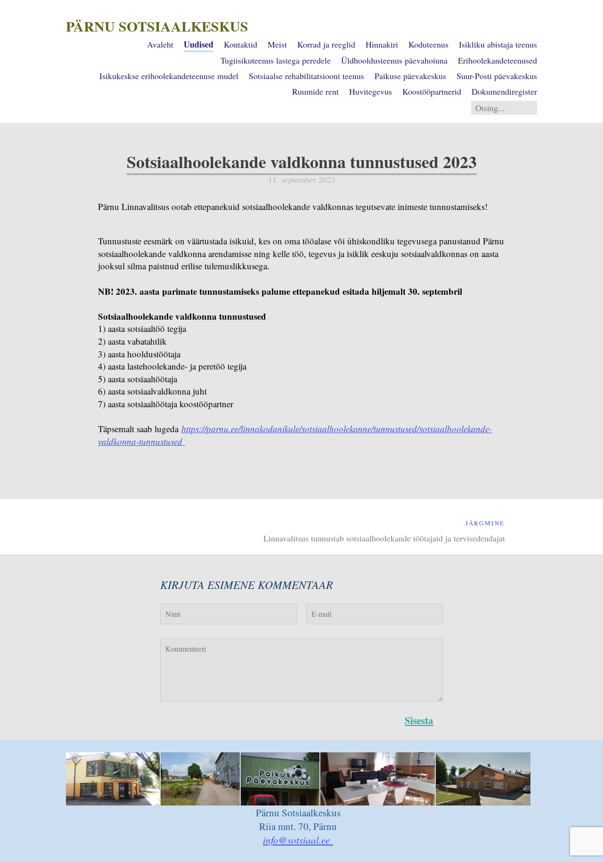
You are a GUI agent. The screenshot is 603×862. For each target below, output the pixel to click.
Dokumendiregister (504, 91)
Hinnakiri (382, 44)
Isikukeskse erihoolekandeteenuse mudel (168, 75)
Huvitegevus (370, 91)
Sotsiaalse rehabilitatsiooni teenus (306, 75)
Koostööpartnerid (431, 91)
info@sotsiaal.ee (298, 839)
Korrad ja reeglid (326, 44)
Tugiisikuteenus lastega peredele (275, 60)
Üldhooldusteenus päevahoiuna (394, 60)
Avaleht (160, 44)
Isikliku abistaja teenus (498, 44)
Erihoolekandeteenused (497, 60)
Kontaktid (240, 44)
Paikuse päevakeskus (410, 75)
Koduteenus (428, 44)
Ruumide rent (315, 91)
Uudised (198, 44)
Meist (277, 44)
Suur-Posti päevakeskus (496, 75)
